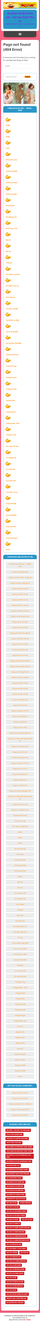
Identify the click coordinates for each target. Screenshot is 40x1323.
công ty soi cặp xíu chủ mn (20, 763)
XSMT (8, 148)
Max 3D (8, 240)
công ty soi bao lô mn (20, 785)
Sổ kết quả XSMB (11, 171)
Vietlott (20, 876)
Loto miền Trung (11, 492)
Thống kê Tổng (11, 435)
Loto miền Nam (11, 481)
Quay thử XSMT (11, 526)
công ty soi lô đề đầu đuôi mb (20, 661)
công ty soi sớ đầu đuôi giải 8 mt (20, 733)
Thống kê (9, 263)
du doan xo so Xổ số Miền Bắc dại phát (19, 1156)
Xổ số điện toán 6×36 (20, 932)
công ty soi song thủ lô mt (20, 746)
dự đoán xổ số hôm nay (15, 1186)
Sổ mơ (8, 549)
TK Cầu (20, 937)
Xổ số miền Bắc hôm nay (15, 1302)
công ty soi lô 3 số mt (20, 727)
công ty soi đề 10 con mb (20, 605)
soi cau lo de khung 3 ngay (16, 1211)
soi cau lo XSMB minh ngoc (16, 1236)
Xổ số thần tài (10, 297)
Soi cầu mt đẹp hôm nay (20, 700)
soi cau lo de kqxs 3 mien (16, 1215)
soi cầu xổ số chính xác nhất (17, 1294)
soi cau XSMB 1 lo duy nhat (16, 1248)
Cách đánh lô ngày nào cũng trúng (19, 1147)
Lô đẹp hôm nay (25, 1203)
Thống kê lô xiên (11, 377)
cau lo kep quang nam (14, 1134)
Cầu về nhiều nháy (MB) (13, 343)
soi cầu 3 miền (12, 1252)
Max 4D (8, 251)
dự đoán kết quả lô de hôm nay (18, 1174)
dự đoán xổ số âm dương (16, 1194)
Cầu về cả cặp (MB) (12, 332)
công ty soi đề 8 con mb (20, 600)
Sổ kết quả (20, 854)
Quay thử (20, 1048)
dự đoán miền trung (14, 1178)
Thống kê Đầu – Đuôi (13, 423)
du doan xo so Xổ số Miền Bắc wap (19, 1161)
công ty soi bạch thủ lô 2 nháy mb (20, 577)
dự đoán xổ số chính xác (15, 1182)
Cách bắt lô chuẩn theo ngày (17, 1138)
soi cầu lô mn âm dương (15, 1269)
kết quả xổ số (12, 1203)
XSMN (8, 137)
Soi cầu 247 (24, 1252)
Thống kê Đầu (10, 400)
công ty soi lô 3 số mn (20, 769)
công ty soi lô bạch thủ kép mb (20, 633)
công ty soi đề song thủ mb (20, 616)
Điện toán (20, 915)
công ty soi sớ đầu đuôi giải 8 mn (20, 791)
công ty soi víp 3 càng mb (20, 677)
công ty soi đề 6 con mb (20, 594)
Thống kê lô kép (11, 389)
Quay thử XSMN (11, 515)
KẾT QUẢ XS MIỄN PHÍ (20, 826)
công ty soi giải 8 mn (20, 780)
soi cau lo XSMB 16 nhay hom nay (18, 1227)
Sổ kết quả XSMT (11, 194)
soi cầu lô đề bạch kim (15, 1282)
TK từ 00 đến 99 (11, 458)
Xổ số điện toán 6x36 (13, 274)
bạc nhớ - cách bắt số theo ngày (18, 1130)
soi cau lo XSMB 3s (13, 1223)
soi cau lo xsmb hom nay (15, 1232)
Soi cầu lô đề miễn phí (15, 1286)
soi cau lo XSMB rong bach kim (18, 1240)
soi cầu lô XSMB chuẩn (15, 1273)
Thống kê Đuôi (11, 412)
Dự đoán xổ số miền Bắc (15, 1190)
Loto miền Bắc (10, 469)
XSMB (8, 125)
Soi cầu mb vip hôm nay (20, 650)
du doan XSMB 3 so (13, 1165)
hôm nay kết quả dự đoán (16, 1198)
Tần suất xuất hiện (12, 446)
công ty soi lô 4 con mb (20, 622)
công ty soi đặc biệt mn (20, 774)
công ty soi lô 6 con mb (20, 655)
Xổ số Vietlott (20, 904)
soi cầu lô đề (11, 1277)
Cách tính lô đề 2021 (14, 1142)
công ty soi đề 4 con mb (20, 588)
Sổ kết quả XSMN (11, 182)
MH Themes (27, 1320)
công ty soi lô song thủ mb (20, 672)
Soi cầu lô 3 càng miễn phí (16, 1261)
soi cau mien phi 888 (14, 1244)
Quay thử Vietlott (12, 538)
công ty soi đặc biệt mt (20, 716)
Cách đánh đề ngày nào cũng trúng (19, 1151)
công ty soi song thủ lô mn (20, 810)
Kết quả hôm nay (11, 160)
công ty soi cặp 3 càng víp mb (20, 583)
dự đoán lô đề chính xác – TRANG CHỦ (20, 565)
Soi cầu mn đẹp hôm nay (20, 757)
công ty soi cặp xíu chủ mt (20, 711)
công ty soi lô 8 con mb (20, 627)
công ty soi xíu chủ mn (20, 804)
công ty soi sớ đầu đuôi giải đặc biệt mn (20, 798)
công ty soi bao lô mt (20, 705)
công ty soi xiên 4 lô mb (20, 694)
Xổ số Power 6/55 (11, 228)
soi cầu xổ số (11, 1290)
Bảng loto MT (20, 1032)
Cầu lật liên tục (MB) (12, 320)
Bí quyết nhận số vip (20, 815)
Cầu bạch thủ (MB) (12, 309)
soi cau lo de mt (12, 1219)
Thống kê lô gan (11, 366)
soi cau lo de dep (13, 1207)
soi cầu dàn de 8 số (13, 1257)
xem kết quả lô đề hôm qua (16, 1298)
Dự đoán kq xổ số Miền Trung (17, 1169)
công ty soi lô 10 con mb (20, 644)
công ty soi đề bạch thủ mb (20, 611)
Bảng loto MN (20, 1037)
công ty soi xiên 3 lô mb (20, 688)
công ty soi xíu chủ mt (20, 752)
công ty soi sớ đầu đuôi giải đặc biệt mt (20, 740)
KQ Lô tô (20, 1026)
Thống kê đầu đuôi (12, 354)
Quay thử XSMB (11, 503)
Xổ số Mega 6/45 (11, 217)
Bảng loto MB (20, 1043)
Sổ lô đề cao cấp (20, 821)
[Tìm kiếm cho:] (17, 66)
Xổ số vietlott (10, 205)
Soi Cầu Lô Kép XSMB (14, 1265)
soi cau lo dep (27, 1219)
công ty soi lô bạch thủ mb (20, 639)
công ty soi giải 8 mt (20, 722)
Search (27, 77)
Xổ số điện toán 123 (12, 286)
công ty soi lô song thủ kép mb (20, 666)
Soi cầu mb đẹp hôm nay (20, 572)
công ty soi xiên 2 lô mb (20, 683)
